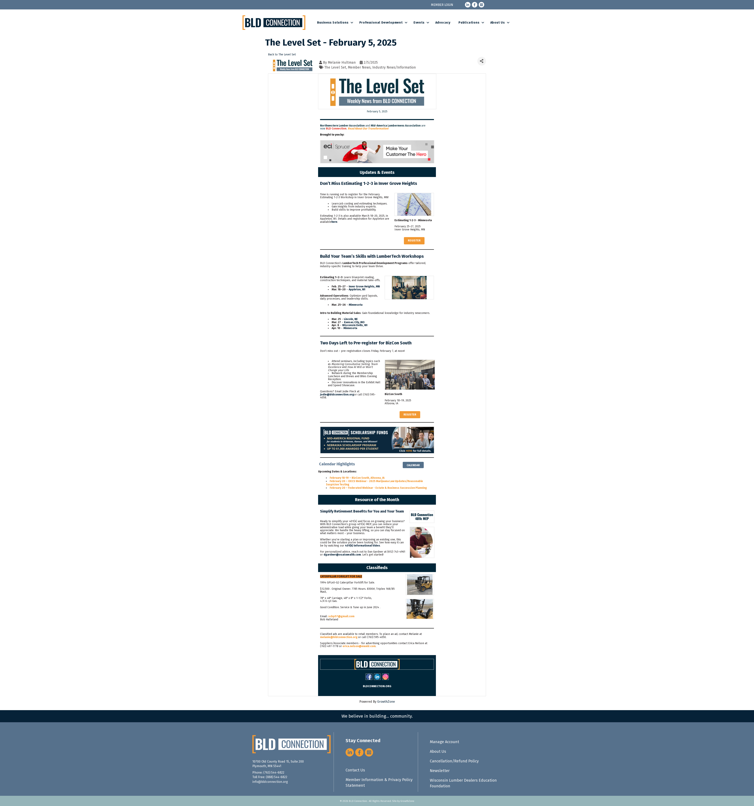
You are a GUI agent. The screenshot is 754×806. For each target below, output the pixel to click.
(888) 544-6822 (276, 777)
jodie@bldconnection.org (337, 394)
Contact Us (355, 770)
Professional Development (381, 22)
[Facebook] (369, 677)
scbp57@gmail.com (341, 616)
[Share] (481, 61)
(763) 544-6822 (273, 772)
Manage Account (444, 741)
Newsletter (440, 770)
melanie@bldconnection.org (339, 637)
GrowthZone (386, 701)
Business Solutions (332, 22)
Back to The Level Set (282, 54)
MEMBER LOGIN (442, 5)
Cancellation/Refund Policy (454, 761)
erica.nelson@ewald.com (359, 646)
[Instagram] (385, 677)
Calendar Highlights (337, 464)
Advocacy (442, 22)
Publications (468, 22)
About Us (497, 22)
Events (419, 22)
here (334, 222)
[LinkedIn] (377, 677)
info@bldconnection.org (270, 782)
